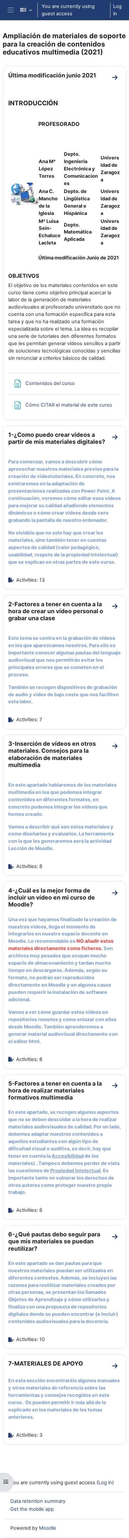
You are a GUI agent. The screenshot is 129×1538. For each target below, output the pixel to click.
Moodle (47, 1528)
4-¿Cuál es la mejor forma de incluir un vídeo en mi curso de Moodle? (51, 897)
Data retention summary (37, 1501)
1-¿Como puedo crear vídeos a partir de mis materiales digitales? (56, 438)
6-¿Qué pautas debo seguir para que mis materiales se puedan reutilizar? (54, 1241)
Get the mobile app (32, 1509)
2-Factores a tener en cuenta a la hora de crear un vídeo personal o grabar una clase (55, 611)
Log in (117, 10)
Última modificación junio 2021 (52, 75)
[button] (26, 10)
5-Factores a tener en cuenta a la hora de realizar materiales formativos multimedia (55, 1090)
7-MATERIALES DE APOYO (45, 1363)
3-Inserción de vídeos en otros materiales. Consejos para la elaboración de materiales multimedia (52, 754)
